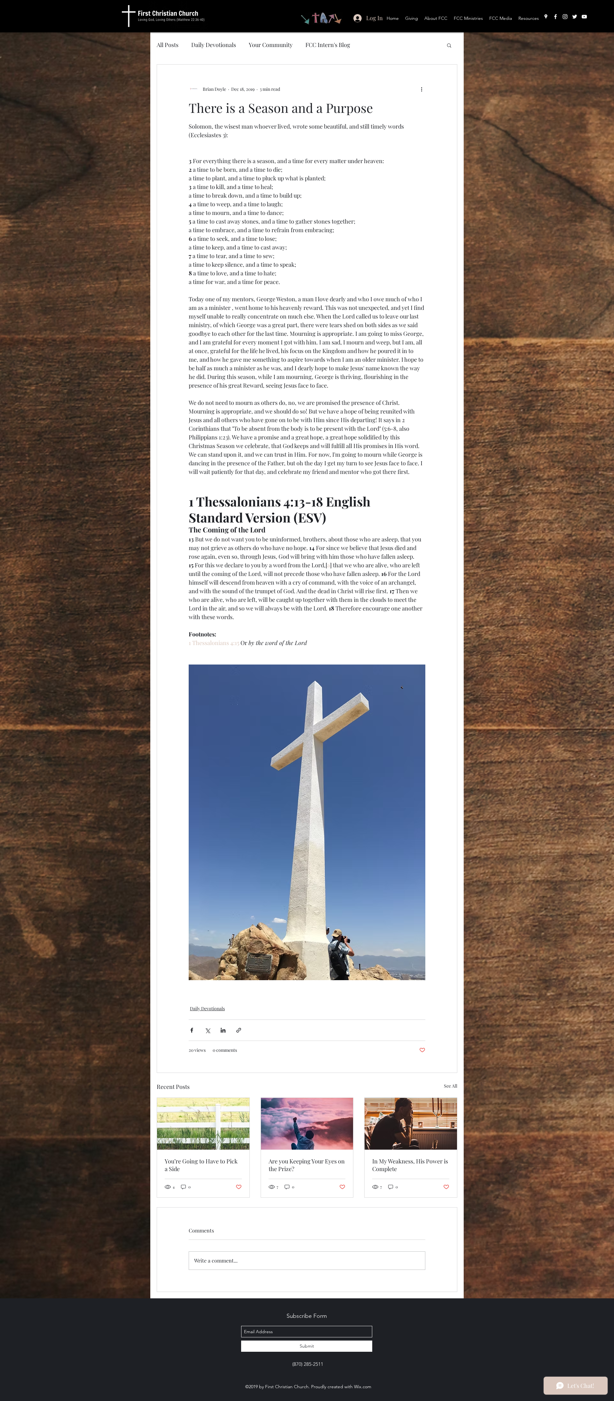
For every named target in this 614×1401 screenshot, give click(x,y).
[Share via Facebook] (192, 1030)
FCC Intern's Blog (327, 45)
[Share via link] (239, 1030)
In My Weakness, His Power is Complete (410, 1165)
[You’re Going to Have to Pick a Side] (203, 1124)
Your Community (271, 45)
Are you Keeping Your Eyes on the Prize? (307, 1165)
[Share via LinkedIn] (223, 1030)
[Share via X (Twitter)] (207, 1030)
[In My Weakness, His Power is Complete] (411, 1124)
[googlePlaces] (546, 16)
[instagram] (565, 16)
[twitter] (574, 16)
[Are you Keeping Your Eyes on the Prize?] (307, 1124)
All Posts (167, 45)
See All (450, 1086)
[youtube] (584, 16)
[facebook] (555, 16)
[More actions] (421, 89)
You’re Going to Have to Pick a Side (201, 1165)
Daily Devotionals (213, 45)
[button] (449, 45)
